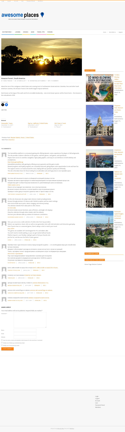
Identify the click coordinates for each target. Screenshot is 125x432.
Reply (47, 173)
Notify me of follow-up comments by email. (14, 342)
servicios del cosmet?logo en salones (41, 290)
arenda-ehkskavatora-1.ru (40, 283)
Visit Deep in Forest (60, 123)
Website (3, 337)
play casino (11, 228)
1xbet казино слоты (14, 185)
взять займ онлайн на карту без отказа (45, 267)
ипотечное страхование (15, 253)
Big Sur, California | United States (38, 123)
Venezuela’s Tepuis (6, 123)
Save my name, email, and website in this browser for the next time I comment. (23, 340)
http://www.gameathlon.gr (15, 162)
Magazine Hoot (60, 428)
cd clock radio (12, 208)
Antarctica (11, 140)
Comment (4, 313)
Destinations (33, 80)
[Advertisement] (93, 15)
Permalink (39, 173)
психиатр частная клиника (32, 275)
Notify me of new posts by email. (11, 345)
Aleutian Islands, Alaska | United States (22, 137)
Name (2, 330)
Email (2, 333)
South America (42, 80)
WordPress (72, 428)
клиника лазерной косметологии (38, 298)
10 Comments (54, 80)
